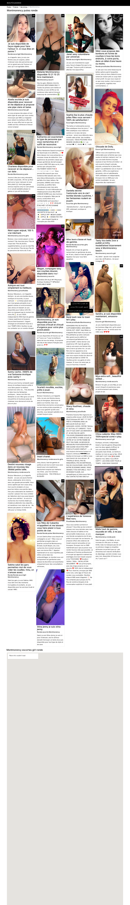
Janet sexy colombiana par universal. (77, 55)
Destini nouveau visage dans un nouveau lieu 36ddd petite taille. (19, 467)
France (15, 7)
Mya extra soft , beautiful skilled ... (108, 377)
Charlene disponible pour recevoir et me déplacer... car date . (21, 169)
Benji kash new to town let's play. (78, 318)
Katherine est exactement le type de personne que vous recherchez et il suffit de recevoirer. (50, 141)
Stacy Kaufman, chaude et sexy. (78, 407)
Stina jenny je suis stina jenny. (49, 628)
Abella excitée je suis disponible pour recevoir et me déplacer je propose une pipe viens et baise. (21, 103)
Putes (9, 7)
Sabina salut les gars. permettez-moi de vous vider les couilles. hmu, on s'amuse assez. (21, 568)
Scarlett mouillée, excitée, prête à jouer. (50, 388)
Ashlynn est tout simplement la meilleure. (20, 286)
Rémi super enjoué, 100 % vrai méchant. (21, 231)
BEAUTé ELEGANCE (14, 3)
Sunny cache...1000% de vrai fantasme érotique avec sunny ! (20, 374)
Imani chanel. (43, 456)
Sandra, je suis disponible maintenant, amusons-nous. (108, 316)
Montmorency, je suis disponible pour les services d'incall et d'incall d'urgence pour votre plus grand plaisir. (50, 324)
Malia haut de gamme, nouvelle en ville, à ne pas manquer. (108, 531)
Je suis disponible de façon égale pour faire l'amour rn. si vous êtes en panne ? (21, 47)
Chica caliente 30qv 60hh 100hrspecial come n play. (109, 435)
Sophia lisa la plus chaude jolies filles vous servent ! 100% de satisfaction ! (79, 117)
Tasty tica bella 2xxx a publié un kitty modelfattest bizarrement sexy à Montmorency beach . (108, 245)
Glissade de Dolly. (105, 146)
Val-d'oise (23, 7)
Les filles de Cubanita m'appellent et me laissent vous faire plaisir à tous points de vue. (50, 527)
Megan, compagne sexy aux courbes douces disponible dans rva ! (49, 271)
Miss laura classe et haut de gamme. (78, 240)
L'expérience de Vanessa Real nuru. (78, 517)
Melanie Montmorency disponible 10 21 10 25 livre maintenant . (48, 74)
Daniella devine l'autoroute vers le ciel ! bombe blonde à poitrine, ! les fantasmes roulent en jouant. (79, 195)
